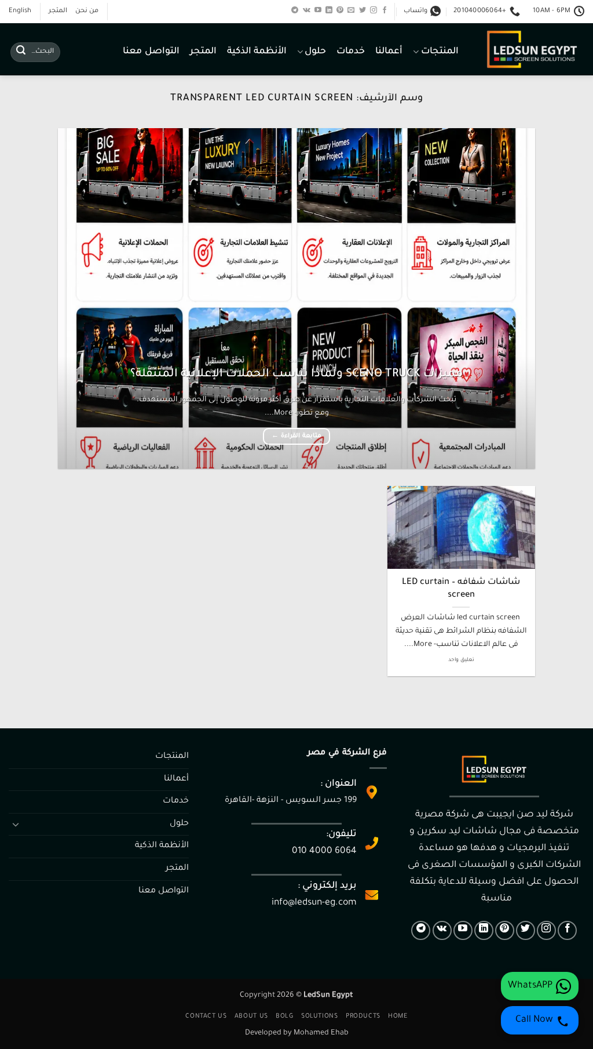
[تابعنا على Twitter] (362, 10)
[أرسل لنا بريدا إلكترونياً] (350, 10)
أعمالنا (388, 52)
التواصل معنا (151, 52)
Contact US (205, 1016)
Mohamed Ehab (321, 1033)
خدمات (350, 52)
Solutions (319, 1016)
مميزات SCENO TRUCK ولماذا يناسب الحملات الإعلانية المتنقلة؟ (296, 374)
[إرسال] (21, 52)
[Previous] (510, 298)
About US (251, 1016)
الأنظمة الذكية (257, 52)
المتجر (58, 11)
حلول (315, 52)
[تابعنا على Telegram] (294, 10)
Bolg (284, 1016)
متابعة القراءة (296, 436)
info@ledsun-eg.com (314, 903)
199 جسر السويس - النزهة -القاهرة (291, 800)
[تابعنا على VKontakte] (306, 10)
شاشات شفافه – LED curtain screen (461, 589)
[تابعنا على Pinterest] (339, 10)
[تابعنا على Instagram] (373, 10)
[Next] (74, 298)
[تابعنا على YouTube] (317, 10)
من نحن (86, 11)
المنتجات (440, 52)
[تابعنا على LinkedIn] (328, 10)
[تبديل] (16, 824)
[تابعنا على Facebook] (384, 10)
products (363, 1016)
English (20, 11)
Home (397, 1016)
